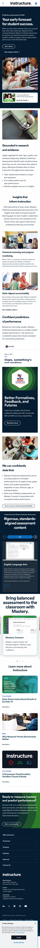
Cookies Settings (18, 942)
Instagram (20, 906)
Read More (5, 707)
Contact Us (7, 865)
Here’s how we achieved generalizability (18, 506)
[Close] (35, 923)
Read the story (12, 423)
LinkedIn (4, 906)
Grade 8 (8, 587)
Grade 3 (8, 584)
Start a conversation (12, 824)
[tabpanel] (20, 635)
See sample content (11, 52)
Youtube (26, 906)
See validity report (9, 310)
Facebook (14, 906)
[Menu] (3, 3)
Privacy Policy (20, 932)
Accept (19, 937)
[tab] (20, 537)
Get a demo (9, 46)
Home (12, 874)
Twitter (9, 906)
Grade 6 (8, 586)
